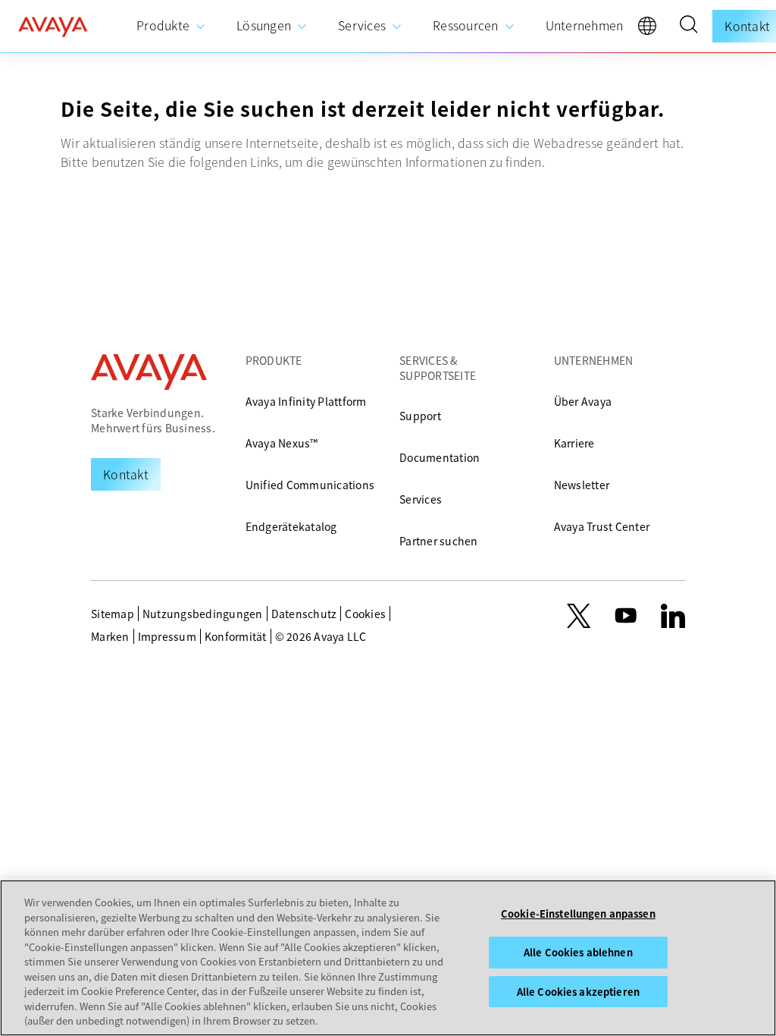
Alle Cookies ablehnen (578, 952)
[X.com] (578, 616)
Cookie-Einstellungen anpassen (578, 913)
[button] (688, 26)
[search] (688, 26)
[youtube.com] (626, 615)
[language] (651, 29)
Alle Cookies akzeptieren (578, 991)
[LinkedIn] (673, 616)
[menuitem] (171, 26)
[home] (53, 27)
